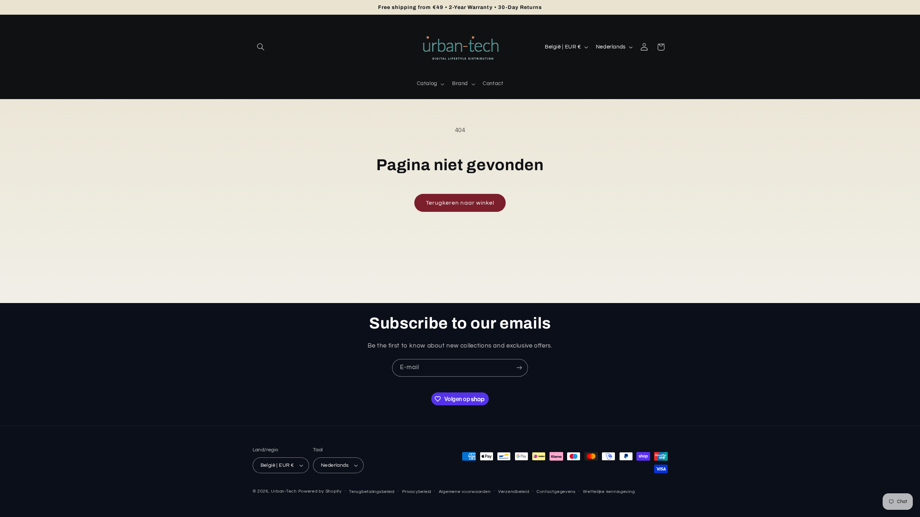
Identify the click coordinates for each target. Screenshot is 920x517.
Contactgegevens (556, 492)
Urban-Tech (283, 491)
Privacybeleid (417, 492)
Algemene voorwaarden (465, 492)
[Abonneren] (519, 368)
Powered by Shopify (320, 491)
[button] (261, 47)
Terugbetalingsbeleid (372, 492)
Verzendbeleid (513, 492)
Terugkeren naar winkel (460, 203)
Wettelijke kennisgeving (609, 492)
